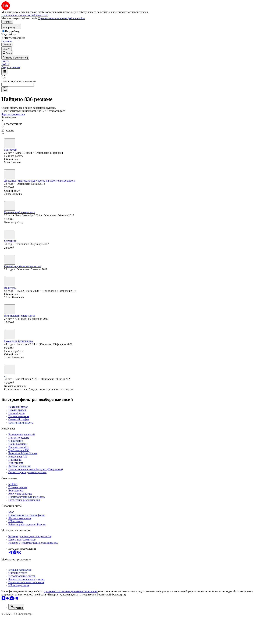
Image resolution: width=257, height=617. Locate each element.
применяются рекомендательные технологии (71, 591)
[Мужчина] (9, 174)
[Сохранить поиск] (4, 89)
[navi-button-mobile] (4, 72)
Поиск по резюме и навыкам (18, 81)
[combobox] (17, 84)
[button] (5, 61)
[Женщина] (9, 143)
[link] (7, 53)
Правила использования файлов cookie (61, 18)
